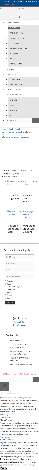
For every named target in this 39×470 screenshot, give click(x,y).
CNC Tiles (10, 69)
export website (8, 4)
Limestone (13, 100)
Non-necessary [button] (6, 437)
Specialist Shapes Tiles (18, 53)
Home (4, 129)
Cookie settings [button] (28, 465)
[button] (3, 135)
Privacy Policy (19, 322)
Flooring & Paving (14, 90)
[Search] (35, 120)
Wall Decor (11, 74)
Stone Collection (14, 95)
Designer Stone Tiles (17, 38)
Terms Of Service (19, 325)
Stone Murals (15, 79)
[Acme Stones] (13, 10)
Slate (12, 115)
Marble (12, 105)
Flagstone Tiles (15, 59)
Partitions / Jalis (16, 84)
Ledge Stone (14, 28)
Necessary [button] (4, 414)
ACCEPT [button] (4, 468)
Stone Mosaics (15, 43)
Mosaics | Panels (13, 23)
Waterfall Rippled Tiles (18, 48)
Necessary (6, 417)
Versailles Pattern (17, 64)
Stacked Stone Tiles (17, 33)
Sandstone (14, 110)
